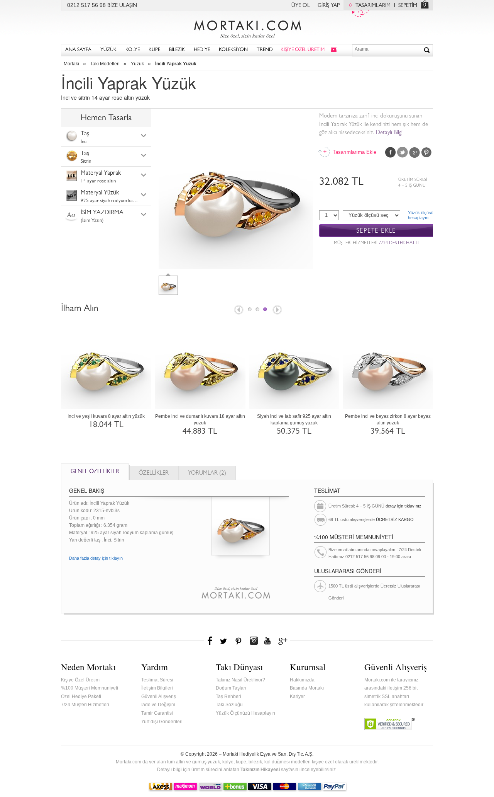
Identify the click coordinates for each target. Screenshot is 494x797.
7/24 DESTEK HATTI (399, 243)
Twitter (402, 152)
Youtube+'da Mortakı (267, 641)
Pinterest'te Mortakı (238, 641)
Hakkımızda (302, 680)
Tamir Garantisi (157, 713)
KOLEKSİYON (233, 50)
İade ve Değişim (158, 704)
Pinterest (426, 152)
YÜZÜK (108, 50)
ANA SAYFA (78, 50)
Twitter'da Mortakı (224, 641)
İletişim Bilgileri (157, 688)
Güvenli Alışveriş (158, 696)
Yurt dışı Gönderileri (162, 721)
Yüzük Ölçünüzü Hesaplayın (245, 713)
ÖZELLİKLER (154, 474)
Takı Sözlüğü (229, 704)
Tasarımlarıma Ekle (354, 152)
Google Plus (414, 152)
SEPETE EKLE (376, 231)
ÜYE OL (300, 6)
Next (278, 310)
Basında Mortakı (307, 688)
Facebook (390, 152)
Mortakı (71, 63)
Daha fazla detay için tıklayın (96, 558)
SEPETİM (407, 6)
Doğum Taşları (231, 688)
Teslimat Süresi (157, 680)
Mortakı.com (247, 27)
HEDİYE (202, 50)
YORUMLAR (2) (207, 474)
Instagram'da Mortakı (253, 641)
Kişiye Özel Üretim (80, 680)
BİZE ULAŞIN (122, 6)
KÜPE (154, 50)
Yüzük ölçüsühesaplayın (420, 215)
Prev (238, 310)
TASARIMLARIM (370, 6)
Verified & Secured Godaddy (389, 724)
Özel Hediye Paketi (81, 696)
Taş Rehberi (228, 696)
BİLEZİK (177, 50)
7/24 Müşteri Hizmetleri (85, 704)
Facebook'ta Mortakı (210, 641)
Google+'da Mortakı (284, 641)
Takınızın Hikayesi (260, 769)
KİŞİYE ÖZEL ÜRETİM (303, 50)
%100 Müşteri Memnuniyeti (89, 688)
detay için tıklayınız (403, 506)
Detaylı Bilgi (389, 133)
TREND (265, 50)
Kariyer (297, 696)
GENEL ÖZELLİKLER (95, 472)
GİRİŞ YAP (329, 6)
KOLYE (132, 50)
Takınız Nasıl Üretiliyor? (240, 680)
